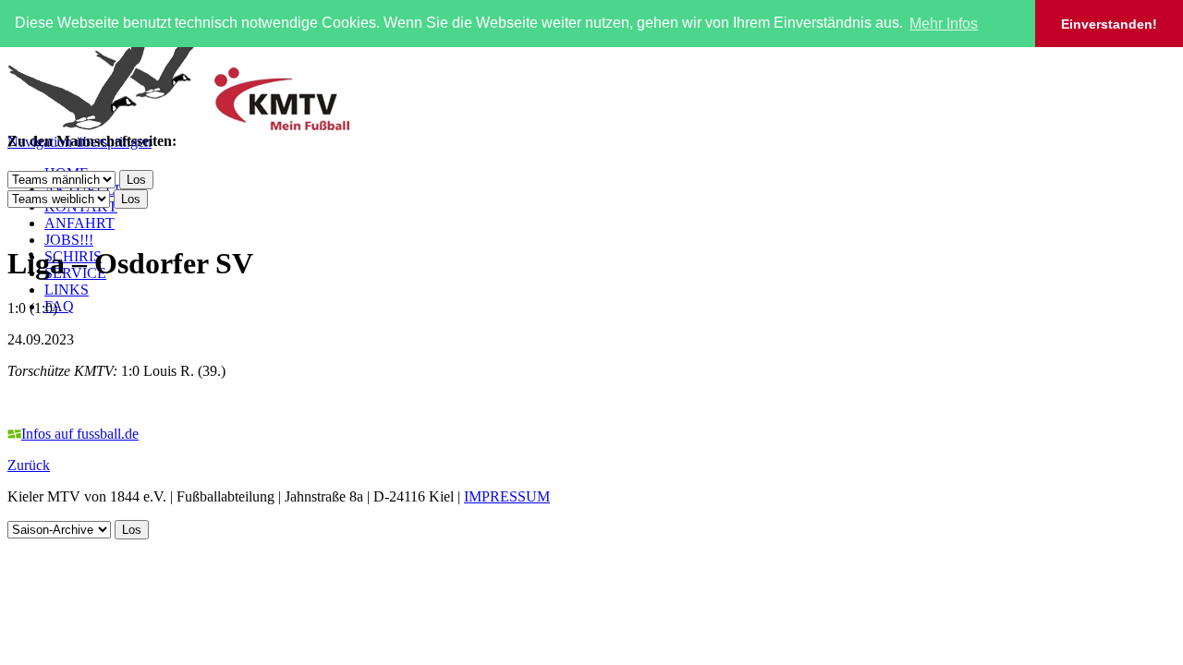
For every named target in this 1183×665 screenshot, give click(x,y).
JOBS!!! (68, 240)
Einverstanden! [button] (1109, 24)
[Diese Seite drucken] (14, 218)
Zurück (28, 465)
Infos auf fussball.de (80, 433)
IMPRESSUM (507, 496)
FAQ (59, 306)
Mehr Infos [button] (943, 23)
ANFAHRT (79, 223)
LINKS (66, 289)
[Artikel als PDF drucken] (33, 218)
